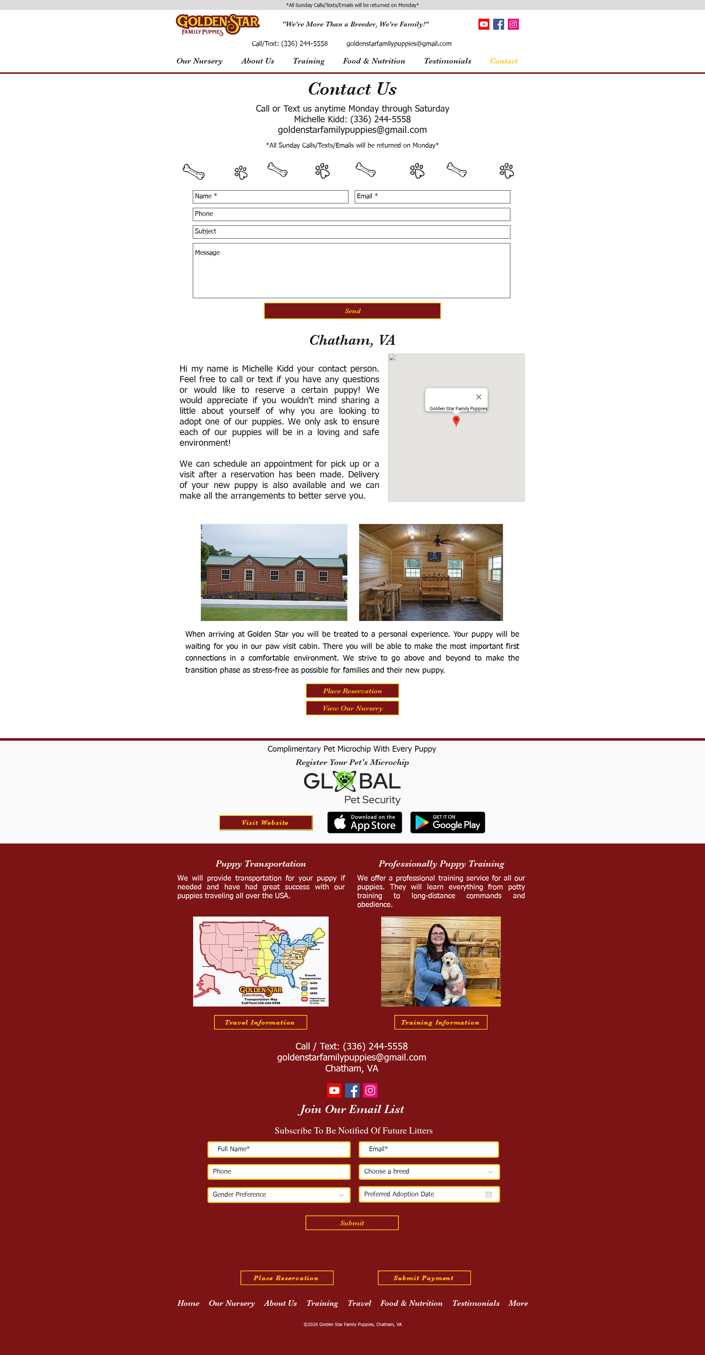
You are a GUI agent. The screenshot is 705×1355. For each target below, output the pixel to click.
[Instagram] (513, 24)
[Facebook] (498, 24)
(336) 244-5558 (303, 44)
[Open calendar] (489, 1194)
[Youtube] (483, 24)
